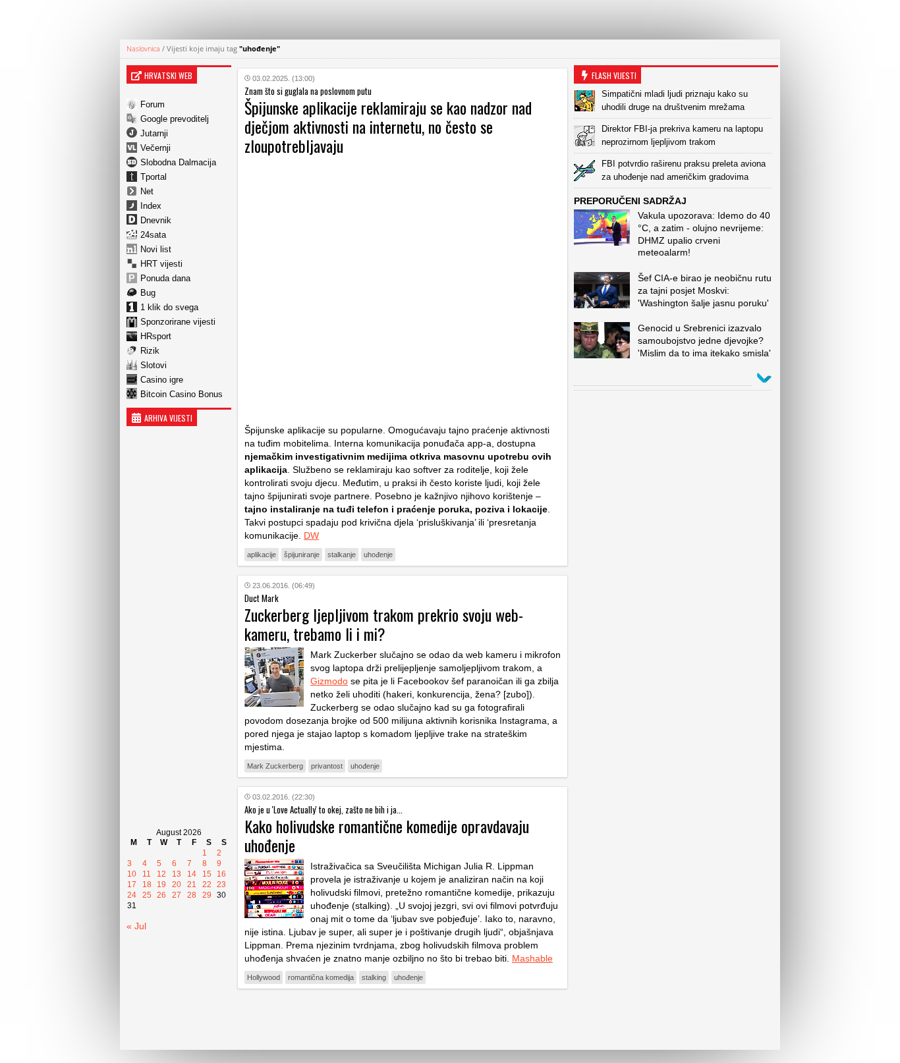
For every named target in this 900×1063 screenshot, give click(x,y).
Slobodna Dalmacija (178, 162)
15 (206, 874)
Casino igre (161, 380)
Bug (147, 293)
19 (161, 884)
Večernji (155, 148)
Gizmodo (329, 681)
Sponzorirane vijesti (177, 322)
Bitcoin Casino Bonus (181, 394)
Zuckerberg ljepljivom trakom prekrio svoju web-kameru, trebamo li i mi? (383, 624)
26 (161, 895)
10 (131, 874)
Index (150, 206)
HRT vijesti (161, 264)
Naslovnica (143, 48)
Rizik (149, 351)
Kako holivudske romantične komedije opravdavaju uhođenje (386, 835)
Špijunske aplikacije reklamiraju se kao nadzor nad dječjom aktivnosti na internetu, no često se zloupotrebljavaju (388, 126)
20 (176, 884)
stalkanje (341, 555)
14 (191, 874)
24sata (153, 235)
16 (221, 874)
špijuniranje (302, 555)
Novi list (155, 249)
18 (147, 884)
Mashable (532, 958)
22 (206, 884)
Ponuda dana (165, 278)
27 (176, 895)
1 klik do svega (169, 307)
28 (191, 895)
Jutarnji (154, 133)
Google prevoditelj (174, 119)
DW (311, 535)
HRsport (155, 336)
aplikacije (261, 555)
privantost (327, 766)
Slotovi (153, 365)
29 (206, 895)
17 (131, 884)
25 (147, 895)
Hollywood (263, 977)
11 (146, 874)
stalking (374, 977)
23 (221, 884)
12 (161, 874)
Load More (402, 1019)
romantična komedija (321, 977)
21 (191, 884)
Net (147, 191)
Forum (152, 104)
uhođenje (378, 555)
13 (176, 874)
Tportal (153, 177)
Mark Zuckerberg (275, 766)
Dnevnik (155, 220)
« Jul (136, 926)
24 (131, 895)
